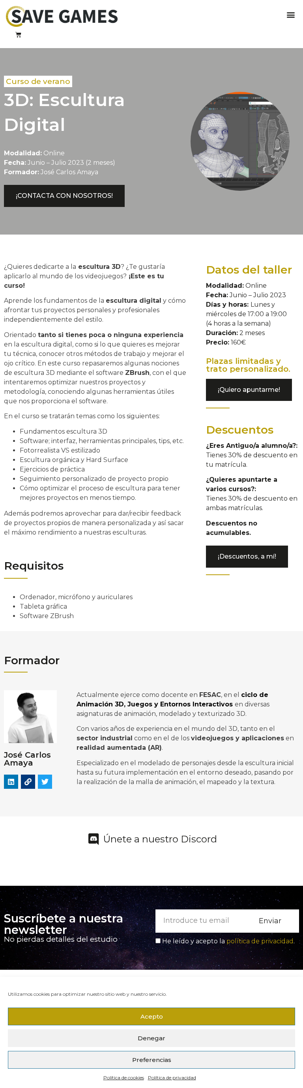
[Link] (28, 782)
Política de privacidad (172, 1078)
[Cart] (18, 34)
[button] (290, 14)
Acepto (151, 1016)
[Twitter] (45, 782)
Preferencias (151, 1060)
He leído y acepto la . (228, 941)
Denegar (151, 1038)
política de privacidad (260, 941)
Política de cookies (123, 1078)
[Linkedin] (11, 782)
